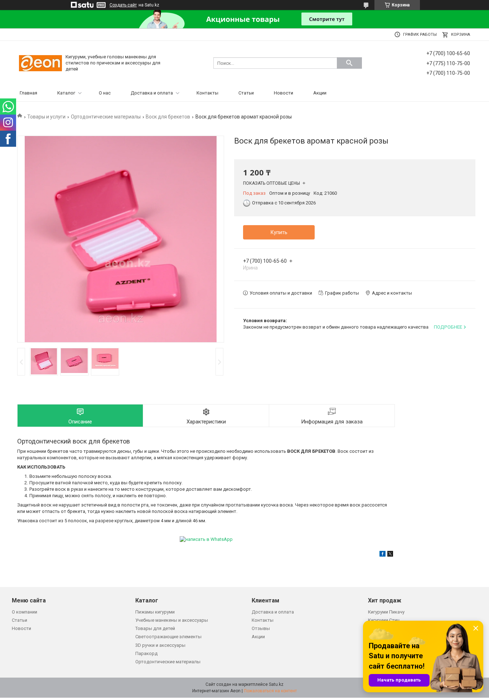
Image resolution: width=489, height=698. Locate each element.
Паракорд (146, 653)
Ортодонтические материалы (106, 117)
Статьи (246, 93)
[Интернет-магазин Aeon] (40, 63)
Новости (283, 93)
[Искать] (349, 63)
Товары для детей (155, 628)
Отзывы (261, 628)
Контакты (207, 93)
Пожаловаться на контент (270, 690)
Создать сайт (123, 5)
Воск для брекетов (168, 117)
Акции (319, 93)
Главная (28, 93)
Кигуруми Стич (384, 620)
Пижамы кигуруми (155, 612)
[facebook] (382, 555)
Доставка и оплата (152, 93)
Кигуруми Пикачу (386, 612)
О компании (24, 612)
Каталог (66, 93)
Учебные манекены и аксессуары (171, 620)
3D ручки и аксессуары (160, 645)
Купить (279, 232)
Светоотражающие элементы (168, 636)
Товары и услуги (46, 117)
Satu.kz (276, 684)
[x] (390, 555)
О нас (105, 93)
